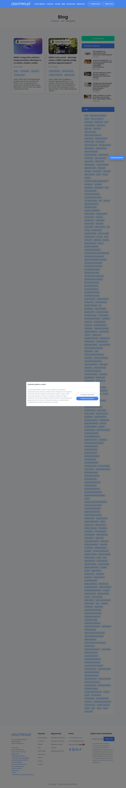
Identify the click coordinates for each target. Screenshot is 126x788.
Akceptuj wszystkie (87, 395)
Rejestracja (95, 4)
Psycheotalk (70, 4)
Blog (63, 4)
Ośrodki (57, 4)
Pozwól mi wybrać (87, 398)
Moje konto (109, 4)
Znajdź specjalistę (117, 157)
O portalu (50, 4)
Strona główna (39, 4)
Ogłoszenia (81, 4)
